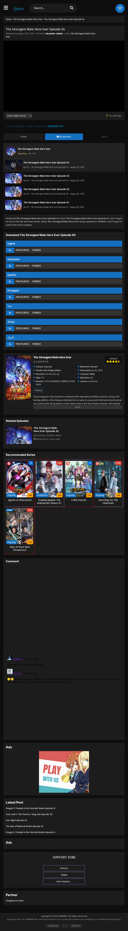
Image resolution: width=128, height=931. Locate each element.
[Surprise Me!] (120, 8)
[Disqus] (64, 608)
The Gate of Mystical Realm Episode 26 (24, 826)
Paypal (64, 875)
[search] (71, 8)
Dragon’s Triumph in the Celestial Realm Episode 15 (30, 808)
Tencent (94, 366)
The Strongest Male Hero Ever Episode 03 (46, 429)
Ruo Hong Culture (52, 370)
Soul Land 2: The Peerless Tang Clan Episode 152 (29, 814)
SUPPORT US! (55, 126)
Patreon (64, 868)
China (92, 374)
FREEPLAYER (22, 250)
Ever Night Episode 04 (16, 820)
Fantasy (38, 390)
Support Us (53, 926)
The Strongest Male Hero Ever (34, 149)
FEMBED (36, 250)
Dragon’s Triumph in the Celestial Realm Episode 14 (30, 832)
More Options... (64, 881)
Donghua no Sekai (14, 900)
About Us (76, 926)
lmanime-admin (54, 33)
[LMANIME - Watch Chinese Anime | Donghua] (18, 10)
